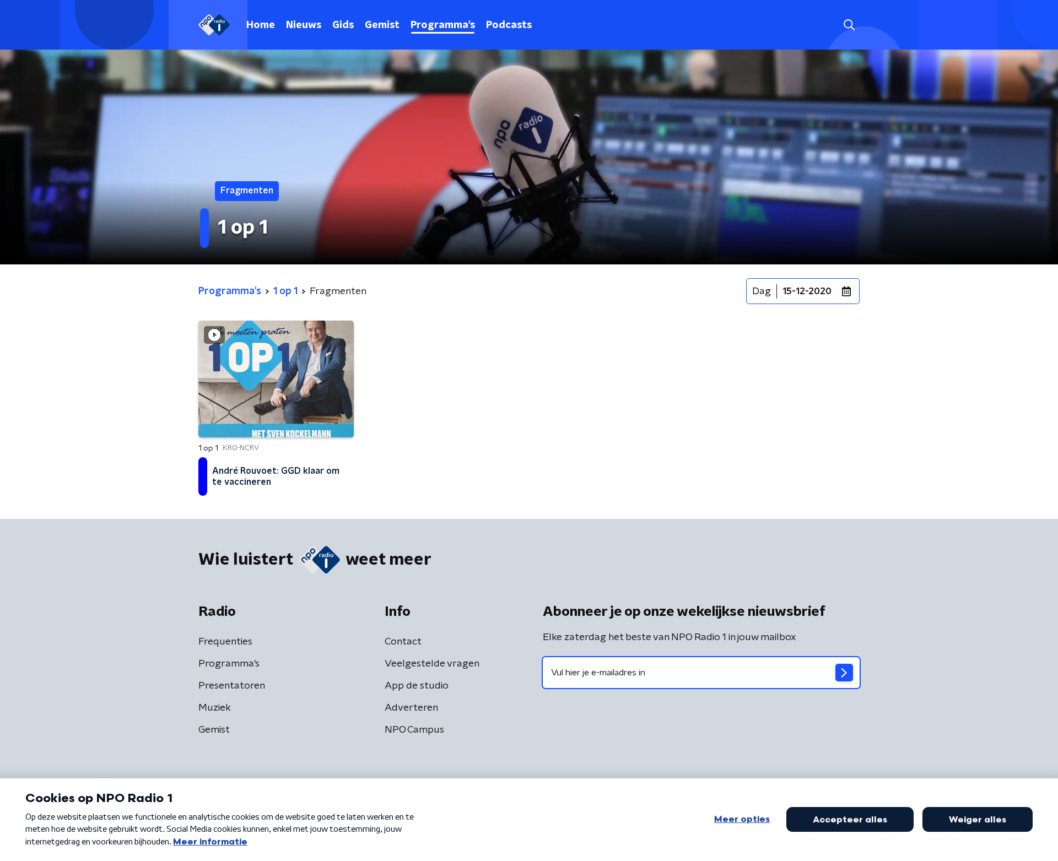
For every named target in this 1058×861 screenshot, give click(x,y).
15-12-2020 (807, 291)
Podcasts (509, 25)
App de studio (417, 686)
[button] (849, 25)
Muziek (214, 708)
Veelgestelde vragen (432, 664)
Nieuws (303, 25)
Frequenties (225, 642)
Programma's (443, 25)
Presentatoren (231, 686)
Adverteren (411, 708)
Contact (403, 642)
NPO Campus (414, 730)
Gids (343, 25)
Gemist (382, 25)
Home (260, 25)
